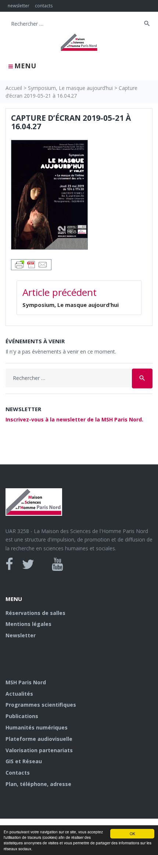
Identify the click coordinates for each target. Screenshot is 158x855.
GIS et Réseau (24, 761)
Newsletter (21, 635)
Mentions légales (28, 623)
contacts (44, 6)
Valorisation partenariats (39, 750)
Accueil (14, 87)
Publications (22, 716)
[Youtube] (57, 564)
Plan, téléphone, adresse (38, 783)
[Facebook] (9, 564)
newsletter (18, 6)
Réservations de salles (35, 612)
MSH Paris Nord (26, 682)
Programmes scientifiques (41, 704)
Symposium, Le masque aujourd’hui (70, 87)
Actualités (19, 693)
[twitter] (28, 564)
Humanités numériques (37, 727)
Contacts (18, 772)
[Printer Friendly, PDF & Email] (31, 264)
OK (132, 833)
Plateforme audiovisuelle (39, 738)
